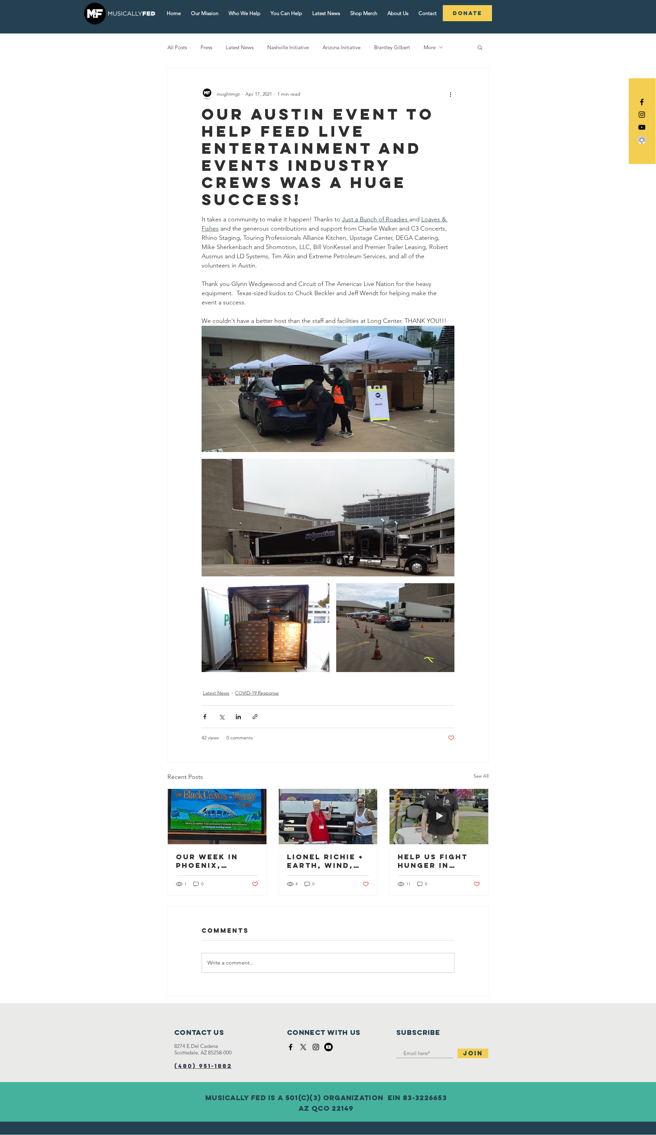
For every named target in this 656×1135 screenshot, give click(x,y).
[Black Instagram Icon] (642, 114)
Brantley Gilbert (392, 47)
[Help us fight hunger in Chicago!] (439, 816)
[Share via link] (255, 716)
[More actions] (450, 94)
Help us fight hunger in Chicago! (433, 861)
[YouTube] (642, 127)
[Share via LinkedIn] (238, 716)
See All (481, 776)
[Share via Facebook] (205, 716)
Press (206, 47)
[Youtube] (328, 1047)
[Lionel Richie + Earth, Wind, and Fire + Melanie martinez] (328, 816)
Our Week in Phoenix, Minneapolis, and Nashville (213, 861)
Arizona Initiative (341, 47)
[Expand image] (328, 389)
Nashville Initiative (288, 47)
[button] (480, 47)
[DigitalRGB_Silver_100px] (642, 140)
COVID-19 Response (257, 693)
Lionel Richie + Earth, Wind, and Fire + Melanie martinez (325, 861)
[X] (303, 1047)
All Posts (177, 47)
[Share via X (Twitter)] (221, 716)
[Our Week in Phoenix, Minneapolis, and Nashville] (217, 816)
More (430, 47)
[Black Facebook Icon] (642, 102)
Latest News (240, 47)
